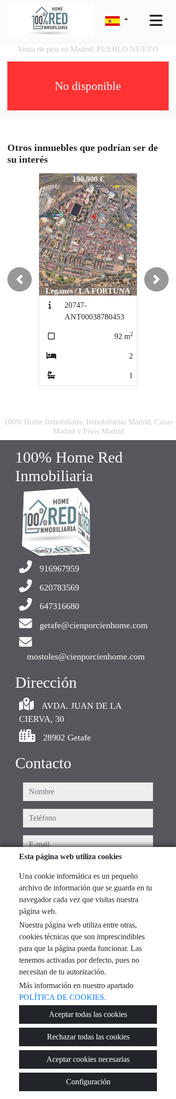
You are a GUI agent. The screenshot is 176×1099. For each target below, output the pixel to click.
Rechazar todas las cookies (88, 1037)
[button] (19, 279)
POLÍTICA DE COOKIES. (62, 997)
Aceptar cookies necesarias (88, 1059)
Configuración (88, 1082)
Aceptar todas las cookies (88, 1014)
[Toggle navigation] (156, 20)
